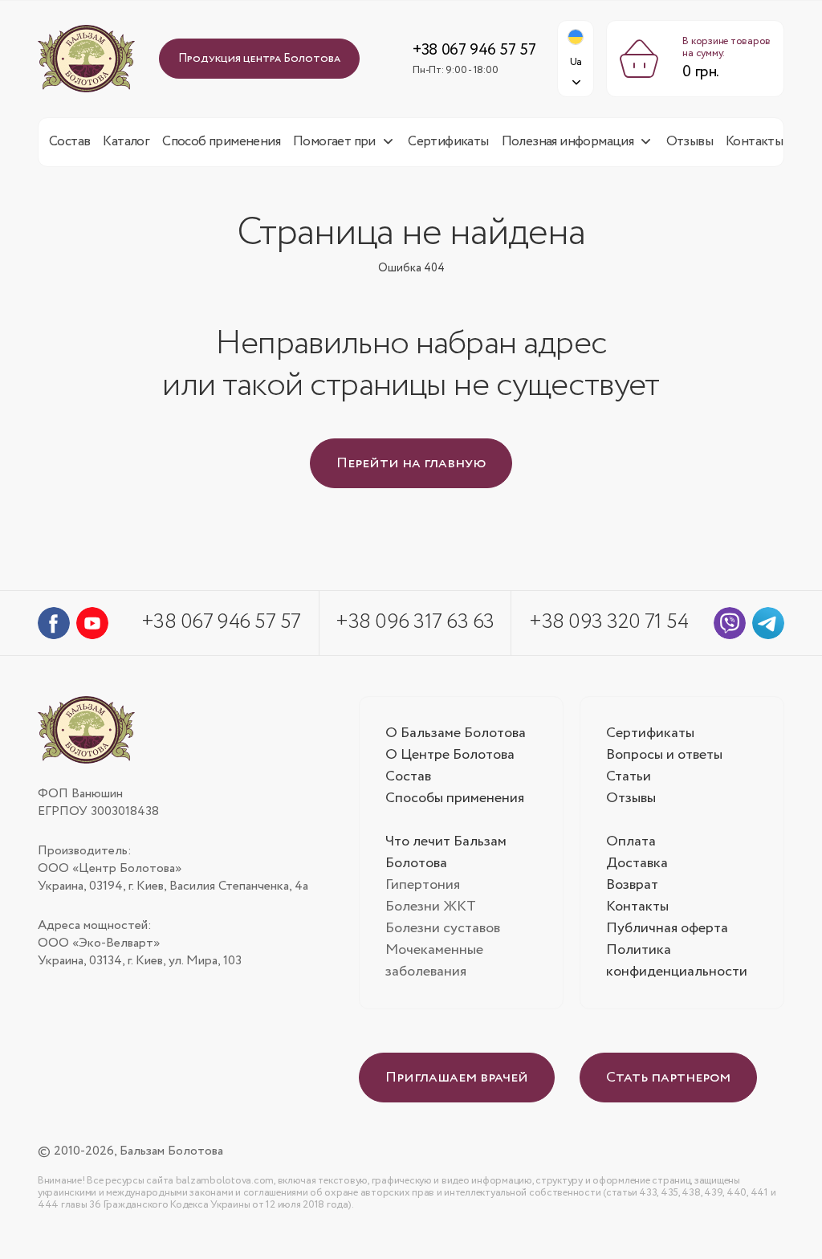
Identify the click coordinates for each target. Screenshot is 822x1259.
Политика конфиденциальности (676, 960)
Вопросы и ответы (664, 754)
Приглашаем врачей (456, 1077)
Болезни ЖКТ (430, 906)
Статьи (628, 776)
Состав (69, 142)
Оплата (631, 841)
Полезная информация (568, 142)
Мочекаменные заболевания (434, 960)
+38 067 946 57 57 (474, 50)
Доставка (637, 863)
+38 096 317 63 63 (415, 622)
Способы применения (454, 798)
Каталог (126, 142)
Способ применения (221, 142)
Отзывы (689, 142)
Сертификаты (448, 142)
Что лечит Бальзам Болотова (446, 852)
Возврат (632, 884)
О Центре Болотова (450, 754)
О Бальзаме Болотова (455, 733)
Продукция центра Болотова (259, 59)
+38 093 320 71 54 (608, 622)
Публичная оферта (667, 928)
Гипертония (422, 884)
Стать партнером (668, 1077)
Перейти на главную (411, 463)
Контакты (754, 142)
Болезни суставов (442, 928)
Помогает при (334, 142)
